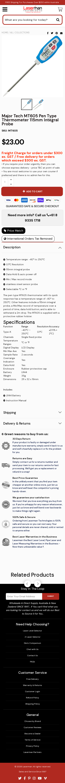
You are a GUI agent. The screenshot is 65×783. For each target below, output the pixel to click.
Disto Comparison (32, 643)
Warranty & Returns (32, 685)
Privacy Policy (32, 746)
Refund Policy (32, 697)
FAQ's (32, 661)
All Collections (20, 32)
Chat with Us (32, 649)
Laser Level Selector (32, 630)
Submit (50, 596)
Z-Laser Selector (32, 637)
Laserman (27, 766)
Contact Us (32, 655)
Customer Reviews (32, 727)
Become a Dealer (32, 733)
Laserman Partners (33, 752)
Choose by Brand (32, 721)
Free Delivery (32, 679)
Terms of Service (32, 739)
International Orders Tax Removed (29, 238)
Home (5, 32)
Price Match (14, 230)
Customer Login (32, 691)
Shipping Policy (32, 704)
